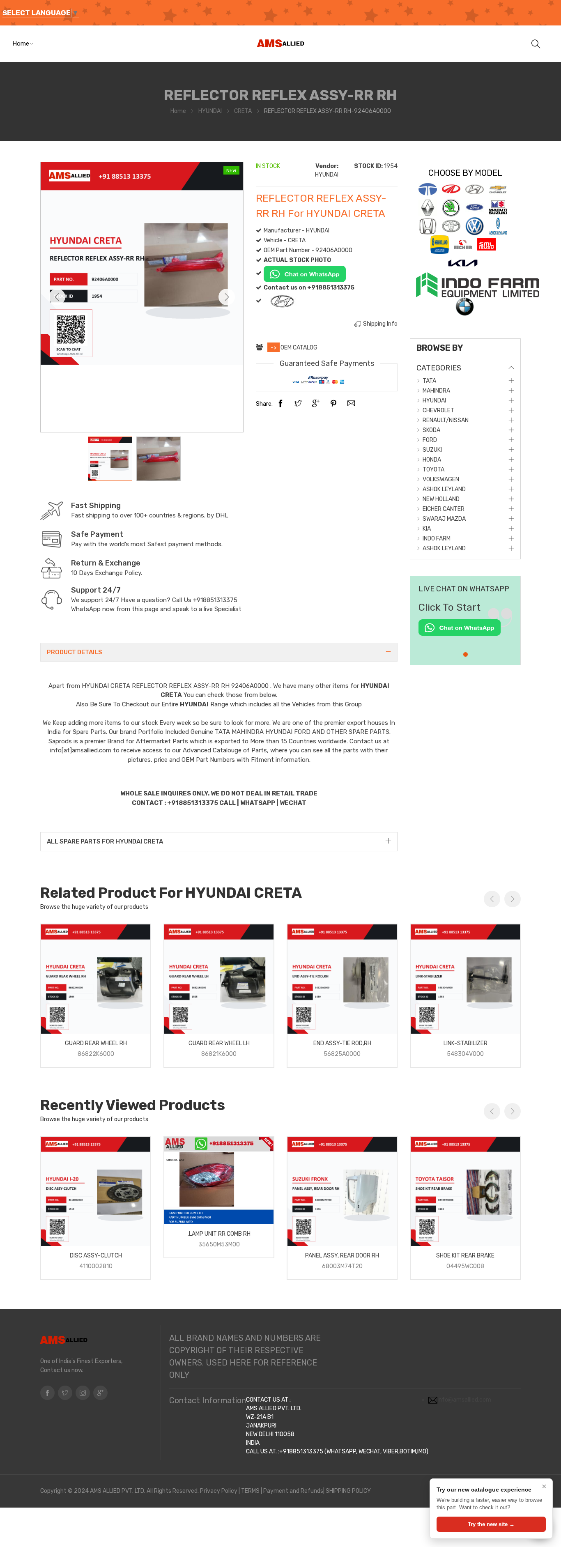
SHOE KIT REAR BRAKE (465, 1255)
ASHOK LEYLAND (444, 489)
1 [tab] (465, 654)
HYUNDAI (210, 111)
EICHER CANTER (443, 509)
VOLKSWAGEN (441, 479)
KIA (427, 528)
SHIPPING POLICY (348, 1490)
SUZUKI (432, 449)
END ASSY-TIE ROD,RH (342, 1043)
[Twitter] (298, 404)
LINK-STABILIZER (465, 1043)
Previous (57, 297)
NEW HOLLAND (441, 499)
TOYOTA (433, 469)
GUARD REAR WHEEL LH (219, 1043)
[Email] (351, 404)
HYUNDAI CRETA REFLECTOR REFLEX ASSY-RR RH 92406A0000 (176, 686)
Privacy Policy (218, 1490)
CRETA (243, 111)
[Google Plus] (316, 404)
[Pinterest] (333, 404)
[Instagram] (83, 1393)
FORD (430, 440)
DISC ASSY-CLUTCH (96, 1255)
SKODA (431, 430)
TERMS (250, 1490)
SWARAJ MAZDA (444, 518)
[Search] (535, 43)
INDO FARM (437, 538)
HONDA (432, 459)
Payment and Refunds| (293, 1490)
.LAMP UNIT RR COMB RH (219, 1233)
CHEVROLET (438, 410)
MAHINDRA (436, 390)
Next (226, 297)
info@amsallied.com (464, 1399)
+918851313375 (215, 600)
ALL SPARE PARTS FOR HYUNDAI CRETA (105, 841)
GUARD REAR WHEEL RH (96, 1043)
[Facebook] (280, 404)
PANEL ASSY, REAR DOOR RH (342, 1255)
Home (20, 43)
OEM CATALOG (298, 347)
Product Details (74, 652)
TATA (429, 380)
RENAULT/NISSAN (446, 420)
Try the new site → (491, 1524)
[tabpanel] (465, 623)
